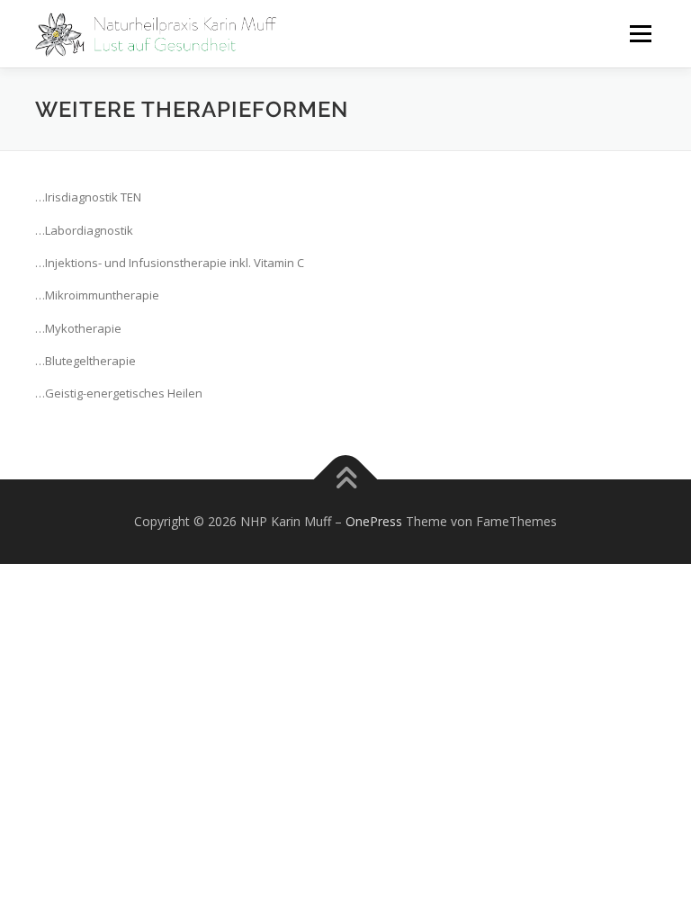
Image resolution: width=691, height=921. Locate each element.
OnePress (374, 521)
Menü (640, 33)
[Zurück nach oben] (346, 479)
